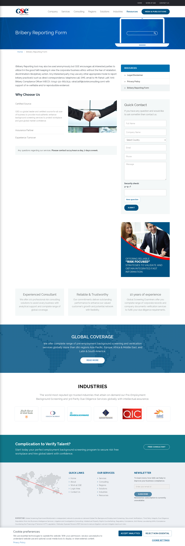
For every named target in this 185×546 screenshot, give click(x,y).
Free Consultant (156, 447)
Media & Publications (155, 12)
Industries (118, 11)
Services (65, 11)
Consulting (79, 11)
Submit (131, 208)
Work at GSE (151, 3)
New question (132, 200)
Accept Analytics (130, 533)
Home (139, 3)
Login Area (75, 489)
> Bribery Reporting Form (136, 88)
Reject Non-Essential (157, 533)
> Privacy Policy (132, 81)
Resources (132, 11)
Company (53, 11)
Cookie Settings (161, 540)
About (73, 482)
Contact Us (164, 3)
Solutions (104, 11)
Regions (92, 11)
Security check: (131, 185)
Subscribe (143, 494)
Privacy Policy (19, 542)
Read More (96, 360)
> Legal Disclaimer (133, 75)
